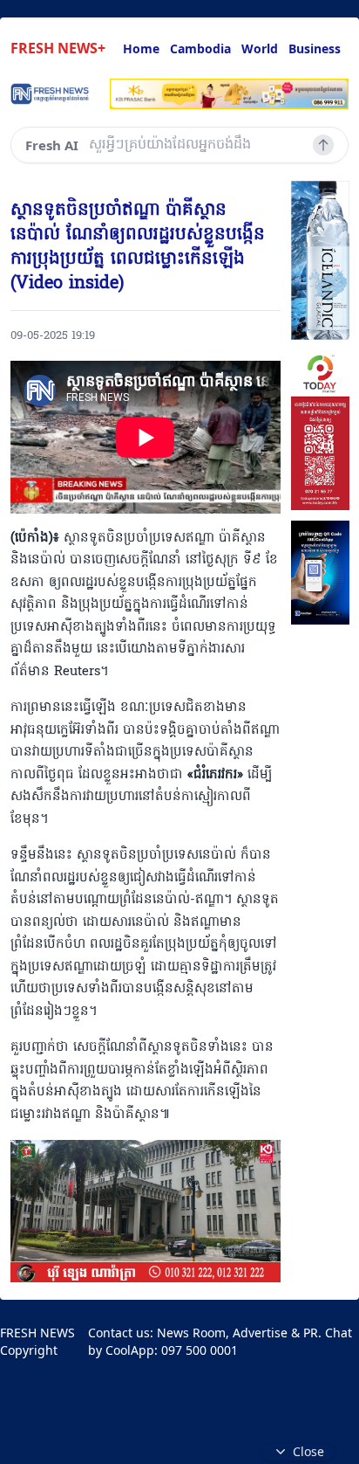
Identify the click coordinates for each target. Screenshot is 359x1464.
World (259, 48)
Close (308, 1451)
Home (141, 48)
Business (314, 48)
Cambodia (200, 48)
